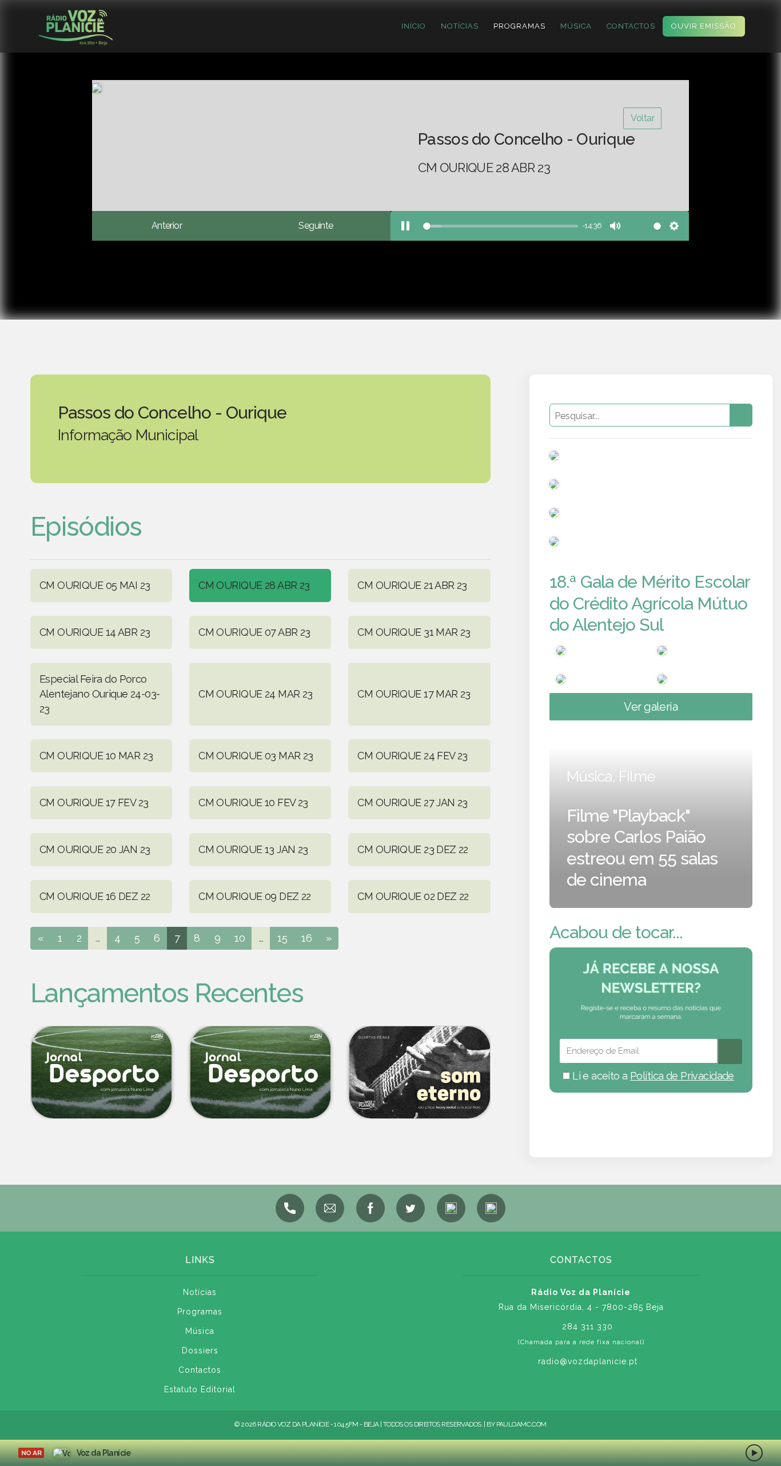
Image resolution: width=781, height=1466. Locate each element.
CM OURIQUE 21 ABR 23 (412, 585)
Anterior (167, 225)
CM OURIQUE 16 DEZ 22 (94, 896)
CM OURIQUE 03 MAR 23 (255, 756)
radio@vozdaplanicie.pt (587, 1361)
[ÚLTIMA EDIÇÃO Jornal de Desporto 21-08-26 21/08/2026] (101, 1072)
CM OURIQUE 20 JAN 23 (94, 849)
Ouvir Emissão (703, 26)
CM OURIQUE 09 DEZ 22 (254, 896)
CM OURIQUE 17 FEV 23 (93, 802)
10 (239, 938)
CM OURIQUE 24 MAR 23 (255, 694)
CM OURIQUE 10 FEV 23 (253, 802)
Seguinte (315, 225)
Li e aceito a (652, 1076)
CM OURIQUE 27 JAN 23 (412, 802)
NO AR (31, 1453)
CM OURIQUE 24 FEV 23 (412, 756)
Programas (519, 26)
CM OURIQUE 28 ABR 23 (253, 585)
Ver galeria (651, 707)
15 (282, 938)
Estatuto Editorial (200, 1389)
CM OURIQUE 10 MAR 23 (96, 756)
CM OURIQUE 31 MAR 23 (413, 632)
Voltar (642, 118)
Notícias (460, 26)
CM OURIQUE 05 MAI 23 (94, 585)
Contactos (631, 26)
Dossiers (200, 1350)
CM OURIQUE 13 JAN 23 (253, 849)
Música (576, 26)
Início (413, 26)
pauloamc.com (521, 1424)
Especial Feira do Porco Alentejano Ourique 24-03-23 (99, 694)
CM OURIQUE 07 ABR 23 (254, 632)
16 (306, 938)
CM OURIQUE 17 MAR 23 (413, 694)
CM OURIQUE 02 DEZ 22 (412, 896)
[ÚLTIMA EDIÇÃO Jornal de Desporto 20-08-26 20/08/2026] (260, 1072)
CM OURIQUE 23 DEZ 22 (412, 849)
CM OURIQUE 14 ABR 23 (94, 632)
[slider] (498, 226)
